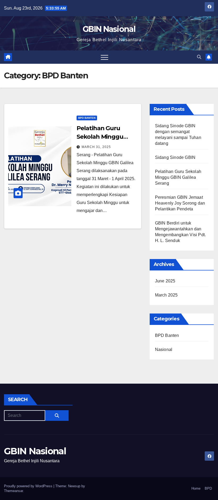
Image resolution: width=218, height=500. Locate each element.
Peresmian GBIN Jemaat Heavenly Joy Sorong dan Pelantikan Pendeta (180, 203)
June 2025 (165, 281)
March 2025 (166, 295)
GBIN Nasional (109, 29)
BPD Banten (86, 117)
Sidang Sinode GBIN (175, 157)
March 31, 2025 (96, 147)
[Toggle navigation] (104, 57)
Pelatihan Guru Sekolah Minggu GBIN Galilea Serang (105, 137)
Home (195, 488)
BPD (208, 488)
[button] (199, 57)
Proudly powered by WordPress (28, 486)
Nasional (164, 349)
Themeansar (13, 491)
